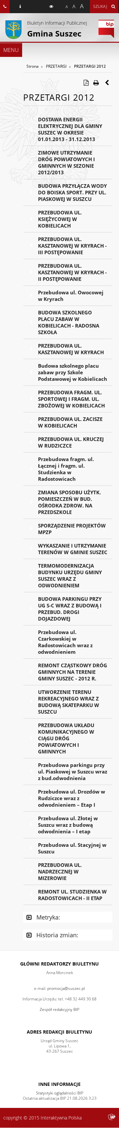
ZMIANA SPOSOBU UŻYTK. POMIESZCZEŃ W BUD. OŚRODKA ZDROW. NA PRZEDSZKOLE (69, 502)
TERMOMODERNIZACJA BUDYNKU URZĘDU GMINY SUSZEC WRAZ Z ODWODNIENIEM (70, 575)
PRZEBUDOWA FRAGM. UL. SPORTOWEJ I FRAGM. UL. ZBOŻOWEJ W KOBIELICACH (71, 399)
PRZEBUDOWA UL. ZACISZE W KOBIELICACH (70, 422)
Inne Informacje (59, 1084)
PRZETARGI (56, 66)
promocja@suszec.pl (66, 988)
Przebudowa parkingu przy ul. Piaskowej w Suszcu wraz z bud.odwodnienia (72, 771)
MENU (11, 50)
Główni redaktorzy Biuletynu (59, 964)
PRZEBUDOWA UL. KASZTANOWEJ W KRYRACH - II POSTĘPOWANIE (72, 272)
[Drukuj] (96, 82)
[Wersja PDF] (86, 82)
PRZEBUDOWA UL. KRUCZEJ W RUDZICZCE (71, 442)
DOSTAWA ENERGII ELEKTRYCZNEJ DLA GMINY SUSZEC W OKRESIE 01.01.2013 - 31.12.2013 (70, 129)
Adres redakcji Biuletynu (59, 1032)
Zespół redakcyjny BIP (59, 1009)
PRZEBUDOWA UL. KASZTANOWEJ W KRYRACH (71, 349)
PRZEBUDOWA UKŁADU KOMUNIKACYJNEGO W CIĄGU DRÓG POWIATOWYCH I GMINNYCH (66, 738)
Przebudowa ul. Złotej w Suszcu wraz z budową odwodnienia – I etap (68, 825)
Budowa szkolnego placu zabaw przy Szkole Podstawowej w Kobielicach (72, 372)
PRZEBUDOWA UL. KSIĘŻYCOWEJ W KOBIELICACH (60, 219)
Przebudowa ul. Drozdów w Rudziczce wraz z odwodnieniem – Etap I (71, 798)
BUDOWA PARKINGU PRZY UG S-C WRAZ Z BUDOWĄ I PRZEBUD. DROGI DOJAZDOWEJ (69, 609)
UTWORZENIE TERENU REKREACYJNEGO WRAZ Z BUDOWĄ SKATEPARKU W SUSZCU (68, 702)
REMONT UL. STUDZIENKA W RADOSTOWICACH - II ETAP (72, 894)
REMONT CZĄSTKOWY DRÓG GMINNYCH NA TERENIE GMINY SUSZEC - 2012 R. (72, 672)
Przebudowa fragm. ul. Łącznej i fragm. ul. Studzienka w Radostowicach (66, 469)
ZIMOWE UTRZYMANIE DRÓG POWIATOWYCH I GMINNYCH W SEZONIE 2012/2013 (66, 162)
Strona (32, 66)
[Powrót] (107, 82)
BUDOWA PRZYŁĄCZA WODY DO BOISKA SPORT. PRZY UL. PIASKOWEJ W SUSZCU (72, 192)
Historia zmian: (56, 935)
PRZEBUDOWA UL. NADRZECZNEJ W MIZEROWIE (60, 871)
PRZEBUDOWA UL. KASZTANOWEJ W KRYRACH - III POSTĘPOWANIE (72, 246)
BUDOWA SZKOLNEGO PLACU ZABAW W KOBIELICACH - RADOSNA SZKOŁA (68, 322)
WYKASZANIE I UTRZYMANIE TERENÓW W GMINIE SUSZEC (72, 548)
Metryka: (47, 917)
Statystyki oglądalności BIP (59, 1093)
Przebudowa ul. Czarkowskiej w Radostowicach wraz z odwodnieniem (65, 642)
